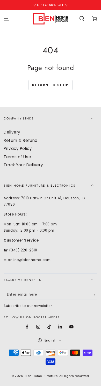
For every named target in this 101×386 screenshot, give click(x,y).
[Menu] (6, 18)
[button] (81, 18)
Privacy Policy (18, 148)
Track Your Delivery (23, 165)
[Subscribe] (94, 294)
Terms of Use (17, 157)
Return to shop (50, 85)
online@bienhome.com (29, 259)
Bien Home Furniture (41, 376)
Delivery (12, 132)
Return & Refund (21, 140)
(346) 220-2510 (23, 250)
